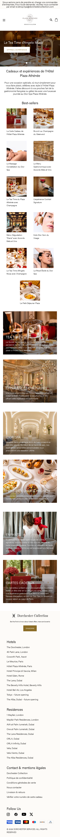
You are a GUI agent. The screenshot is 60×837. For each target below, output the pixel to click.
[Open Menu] (4, 19)
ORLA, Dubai (13, 738)
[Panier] (56, 19)
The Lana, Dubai (14, 680)
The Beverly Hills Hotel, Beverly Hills (24, 685)
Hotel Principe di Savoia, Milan (21, 671)
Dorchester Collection (17, 773)
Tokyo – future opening (18, 694)
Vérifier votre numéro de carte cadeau (24, 797)
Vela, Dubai (12, 748)
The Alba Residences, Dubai (20, 757)
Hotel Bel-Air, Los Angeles (19, 690)
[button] (26, 62)
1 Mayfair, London (15, 715)
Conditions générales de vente (21, 782)
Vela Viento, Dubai (15, 753)
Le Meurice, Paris (15, 661)
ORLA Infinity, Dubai (16, 743)
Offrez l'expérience (17, 49)
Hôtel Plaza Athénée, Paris (19, 666)
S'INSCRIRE (30, 628)
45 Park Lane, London (17, 652)
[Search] (51, 19)
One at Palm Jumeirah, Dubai (20, 729)
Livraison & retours (16, 792)
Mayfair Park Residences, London (23, 719)
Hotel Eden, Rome (15, 675)
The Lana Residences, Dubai (20, 734)
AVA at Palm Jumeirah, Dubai (20, 724)
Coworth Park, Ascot (17, 656)
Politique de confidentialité (20, 778)
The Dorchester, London (18, 647)
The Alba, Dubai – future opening (22, 699)
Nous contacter (14, 787)
